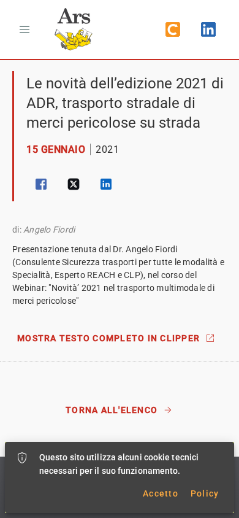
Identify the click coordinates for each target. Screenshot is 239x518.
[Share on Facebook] (41, 184)
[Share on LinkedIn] (106, 184)
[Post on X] (73, 184)
